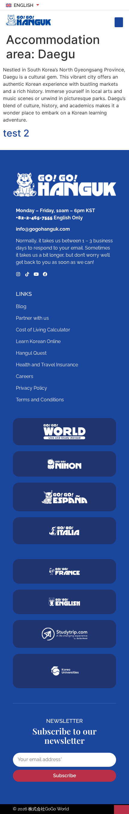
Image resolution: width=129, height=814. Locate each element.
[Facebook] (45, 274)
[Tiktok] (27, 274)
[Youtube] (36, 274)
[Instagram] (18, 274)
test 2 (16, 133)
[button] (119, 22)
